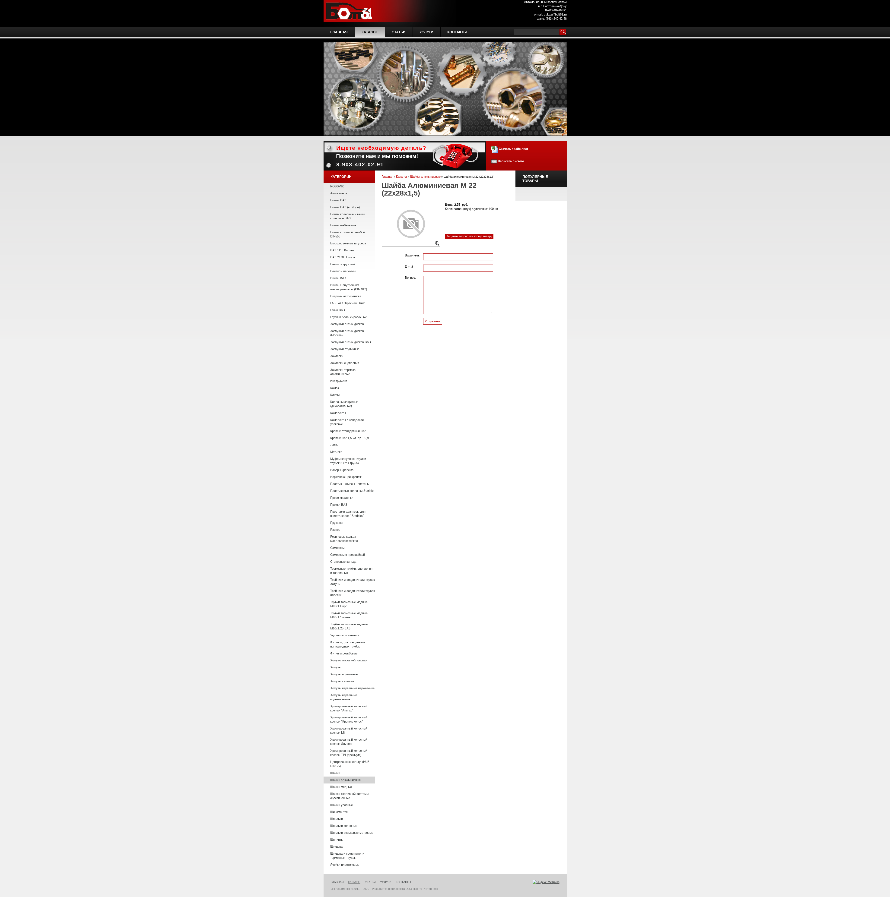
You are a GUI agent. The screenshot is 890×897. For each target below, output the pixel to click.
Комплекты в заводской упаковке (347, 422)
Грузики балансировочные (348, 317)
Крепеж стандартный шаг (348, 431)
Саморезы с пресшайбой (347, 554)
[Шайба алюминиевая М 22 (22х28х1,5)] (411, 224)
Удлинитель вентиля (344, 635)
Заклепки (336, 356)
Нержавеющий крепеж (346, 477)
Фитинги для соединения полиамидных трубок (347, 644)
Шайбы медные (341, 787)
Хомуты (335, 667)
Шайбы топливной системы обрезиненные (349, 796)
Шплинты (336, 839)
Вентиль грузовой (342, 264)
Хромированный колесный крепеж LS (348, 730)
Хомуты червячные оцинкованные (343, 697)
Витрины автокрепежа (345, 296)
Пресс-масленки (341, 497)
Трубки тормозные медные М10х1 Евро (349, 604)
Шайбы (335, 773)
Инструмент (338, 381)
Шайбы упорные (341, 805)
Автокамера (338, 193)
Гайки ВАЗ (337, 310)
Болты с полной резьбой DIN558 (347, 234)
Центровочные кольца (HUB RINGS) (349, 764)
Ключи (335, 395)
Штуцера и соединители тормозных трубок (347, 855)
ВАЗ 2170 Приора (342, 257)
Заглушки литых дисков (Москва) (347, 333)
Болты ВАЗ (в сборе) (345, 207)
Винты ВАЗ (338, 278)
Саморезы (337, 548)
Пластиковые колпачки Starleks (352, 491)
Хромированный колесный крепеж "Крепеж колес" (348, 719)
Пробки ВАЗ (338, 504)
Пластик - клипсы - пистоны (349, 484)
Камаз (334, 388)
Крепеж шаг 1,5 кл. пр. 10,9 (349, 438)
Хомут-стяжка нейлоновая (348, 660)
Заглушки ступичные (344, 349)
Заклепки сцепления (344, 363)
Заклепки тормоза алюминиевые (343, 372)
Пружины (336, 522)
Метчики (336, 452)
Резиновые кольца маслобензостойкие (344, 539)
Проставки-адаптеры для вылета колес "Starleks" (348, 514)
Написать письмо (511, 161)
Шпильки (336, 819)
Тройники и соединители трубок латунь (352, 582)
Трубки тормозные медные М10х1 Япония (349, 615)
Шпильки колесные (343, 826)
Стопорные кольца (343, 561)
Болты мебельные (343, 225)
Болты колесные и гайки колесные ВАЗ (347, 216)
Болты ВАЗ (338, 200)
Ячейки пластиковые (344, 864)
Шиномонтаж (339, 812)
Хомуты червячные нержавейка (352, 688)
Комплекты (338, 413)
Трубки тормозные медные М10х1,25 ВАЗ (349, 626)
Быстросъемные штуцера (348, 243)
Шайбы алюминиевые (345, 780)
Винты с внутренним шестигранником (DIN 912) (348, 287)
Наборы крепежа (341, 470)
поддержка (398, 889)
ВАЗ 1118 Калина (342, 250)
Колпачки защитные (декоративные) (344, 404)
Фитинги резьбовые (343, 653)
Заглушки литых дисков (347, 324)
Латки (334, 445)
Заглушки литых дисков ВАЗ (350, 342)
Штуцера (336, 846)
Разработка (380, 889)
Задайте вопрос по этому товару (469, 236)
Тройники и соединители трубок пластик (352, 593)
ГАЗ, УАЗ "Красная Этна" (348, 303)
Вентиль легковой (343, 271)
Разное (335, 529)
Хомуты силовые (342, 681)
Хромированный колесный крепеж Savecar (348, 741)
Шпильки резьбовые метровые (351, 832)
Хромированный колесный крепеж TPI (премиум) (348, 753)
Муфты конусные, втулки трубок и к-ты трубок (348, 461)
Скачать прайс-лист (513, 149)
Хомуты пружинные (344, 674)
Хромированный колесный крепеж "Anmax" (348, 708)
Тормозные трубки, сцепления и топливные (351, 571)
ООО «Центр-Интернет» (422, 889)
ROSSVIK (337, 186)
